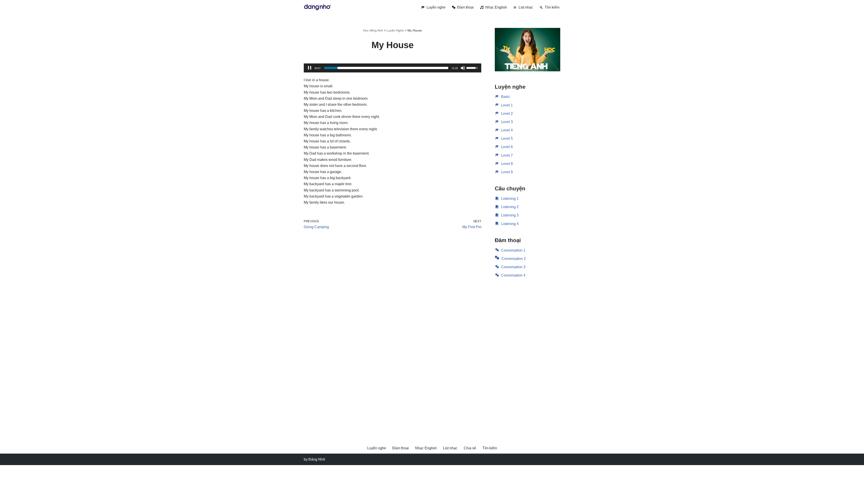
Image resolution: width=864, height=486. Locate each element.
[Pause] (309, 68)
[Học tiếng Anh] (317, 7)
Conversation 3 (513, 267)
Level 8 (507, 164)
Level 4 (507, 130)
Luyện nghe (436, 7)
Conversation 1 (513, 250)
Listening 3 (510, 215)
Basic (505, 97)
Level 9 (507, 172)
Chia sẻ (470, 448)
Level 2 (507, 113)
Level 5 (507, 138)
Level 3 (507, 122)
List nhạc (526, 7)
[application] (392, 67)
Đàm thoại (465, 7)
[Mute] (463, 68)
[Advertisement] (527, 354)
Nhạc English (496, 7)
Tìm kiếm (552, 7)
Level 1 (507, 105)
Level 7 (507, 155)
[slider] (386, 68)
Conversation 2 (514, 259)
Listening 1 (510, 198)
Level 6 (507, 147)
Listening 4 (510, 224)
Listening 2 (510, 207)
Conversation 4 (513, 275)
